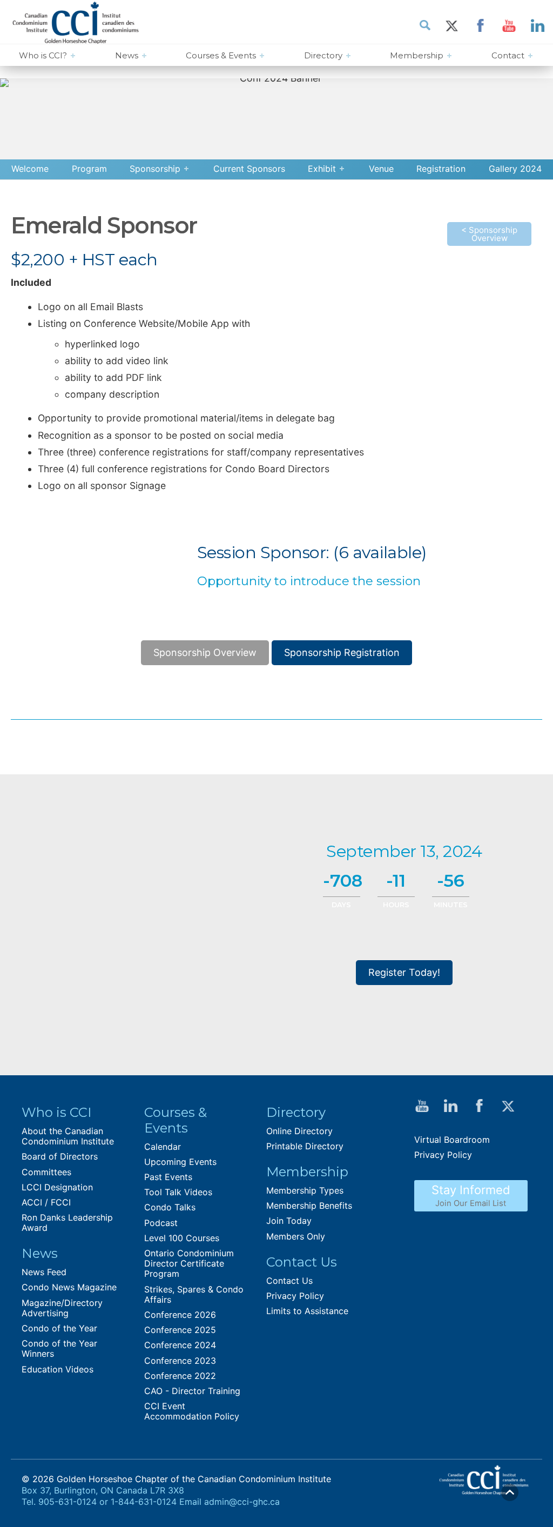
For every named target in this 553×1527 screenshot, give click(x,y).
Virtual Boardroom (452, 1139)
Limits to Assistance (307, 1310)
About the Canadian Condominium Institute (68, 1136)
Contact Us (289, 1280)
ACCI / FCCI (46, 1202)
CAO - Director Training (192, 1390)
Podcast (161, 1222)
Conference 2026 (180, 1314)
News (126, 55)
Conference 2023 (180, 1360)
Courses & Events (221, 55)
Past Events (168, 1176)
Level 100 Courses (181, 1238)
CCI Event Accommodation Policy (191, 1411)
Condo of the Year (59, 1328)
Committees (46, 1172)
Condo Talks (169, 1207)
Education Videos (57, 1369)
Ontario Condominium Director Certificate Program (189, 1263)
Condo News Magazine (69, 1287)
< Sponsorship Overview (489, 234)
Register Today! (404, 972)
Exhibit (322, 168)
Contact (507, 55)
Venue (381, 168)
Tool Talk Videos (178, 1192)
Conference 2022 (180, 1375)
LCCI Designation (57, 1187)
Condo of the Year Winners (59, 1348)
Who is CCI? (43, 55)
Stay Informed (470, 1195)
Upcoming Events (180, 1161)
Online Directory (299, 1131)
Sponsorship (155, 168)
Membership (416, 55)
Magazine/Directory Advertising (62, 1307)
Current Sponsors (249, 168)
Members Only (295, 1236)
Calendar (162, 1146)
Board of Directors (60, 1156)
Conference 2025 (180, 1329)
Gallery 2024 (515, 168)
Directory (323, 55)
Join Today (289, 1220)
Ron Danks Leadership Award (67, 1222)
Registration (441, 168)
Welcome (30, 168)
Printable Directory (304, 1146)
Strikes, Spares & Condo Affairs (194, 1294)
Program (89, 168)
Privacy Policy (295, 1295)
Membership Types (304, 1190)
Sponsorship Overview (205, 652)
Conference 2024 (180, 1345)
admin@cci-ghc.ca (242, 1501)
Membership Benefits (309, 1205)
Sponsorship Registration (342, 652)
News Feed (44, 1272)
